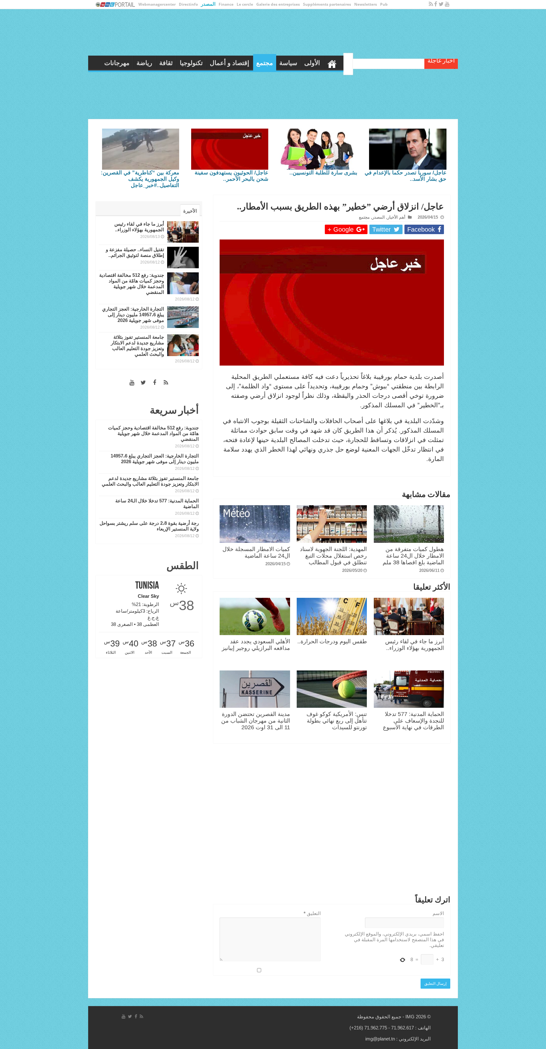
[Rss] (431, 4)
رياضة (195, 62)
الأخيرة (190, 211)
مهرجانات (167, 62)
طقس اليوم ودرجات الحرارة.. (332, 641)
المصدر (208, 4)
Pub (384, 4)
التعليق (312, 913)
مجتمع (315, 62)
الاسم (438, 913)
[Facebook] (435, 4)
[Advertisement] (331, 820)
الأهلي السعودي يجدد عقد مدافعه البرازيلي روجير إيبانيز (256, 644)
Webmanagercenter (157, 4)
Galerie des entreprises (278, 4)
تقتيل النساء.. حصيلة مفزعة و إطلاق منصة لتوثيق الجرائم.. (135, 252)
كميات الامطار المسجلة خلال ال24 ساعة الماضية (256, 552)
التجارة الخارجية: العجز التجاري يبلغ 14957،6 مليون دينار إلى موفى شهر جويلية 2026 (133, 314)
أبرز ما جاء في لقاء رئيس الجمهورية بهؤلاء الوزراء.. (414, 644)
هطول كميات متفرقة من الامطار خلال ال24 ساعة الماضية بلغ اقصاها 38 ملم (413, 556)
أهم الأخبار (396, 217)
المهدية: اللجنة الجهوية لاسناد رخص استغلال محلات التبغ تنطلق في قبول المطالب (333, 556)
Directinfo (188, 4)
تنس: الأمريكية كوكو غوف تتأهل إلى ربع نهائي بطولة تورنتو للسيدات (336, 721)
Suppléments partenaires (327, 4)
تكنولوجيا (241, 62)
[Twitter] (441, 4)
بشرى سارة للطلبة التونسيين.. (323, 173)
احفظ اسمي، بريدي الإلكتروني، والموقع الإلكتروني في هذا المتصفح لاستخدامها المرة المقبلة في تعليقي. (394, 939)
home (382, 62)
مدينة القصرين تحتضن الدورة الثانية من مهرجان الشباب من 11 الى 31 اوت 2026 (255, 721)
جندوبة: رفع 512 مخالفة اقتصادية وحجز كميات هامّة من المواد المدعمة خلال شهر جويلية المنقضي (131, 283)
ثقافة (216, 62)
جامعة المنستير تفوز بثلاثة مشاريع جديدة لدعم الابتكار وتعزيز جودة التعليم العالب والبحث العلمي (137, 345)
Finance (226, 4)
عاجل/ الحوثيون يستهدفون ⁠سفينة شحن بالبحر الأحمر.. (231, 176)
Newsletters (365, 4)
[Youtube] (447, 4)
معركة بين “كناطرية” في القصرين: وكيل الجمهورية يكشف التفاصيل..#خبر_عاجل (140, 179)
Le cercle (245, 4)
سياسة (339, 62)
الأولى (363, 62)
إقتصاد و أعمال (280, 62)
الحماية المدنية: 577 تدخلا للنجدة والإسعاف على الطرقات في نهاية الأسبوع (413, 721)
